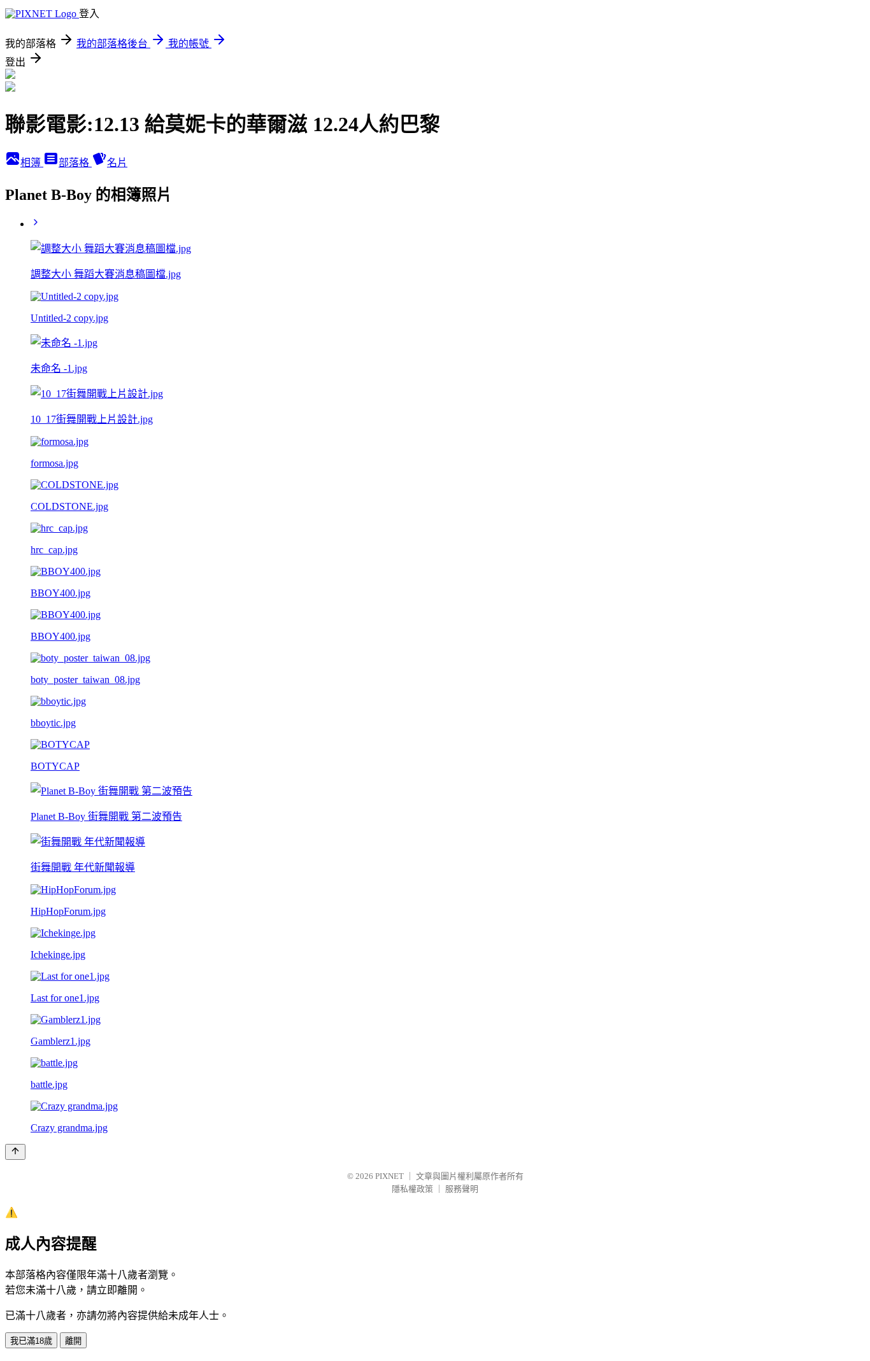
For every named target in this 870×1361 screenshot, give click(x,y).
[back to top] (15, 1152)
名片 (117, 162)
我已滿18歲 (31, 1341)
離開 (73, 1341)
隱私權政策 (412, 1189)
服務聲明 (461, 1189)
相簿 (31, 162)
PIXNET (389, 1176)
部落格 (75, 162)
